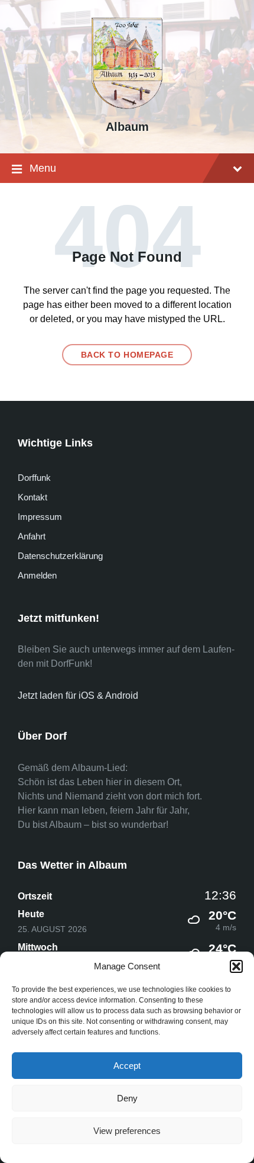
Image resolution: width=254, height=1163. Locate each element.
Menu (43, 168)
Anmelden (37, 575)
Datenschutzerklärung (60, 556)
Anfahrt (31, 536)
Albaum (127, 126)
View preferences (127, 1131)
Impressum (40, 517)
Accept (127, 1066)
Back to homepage (127, 354)
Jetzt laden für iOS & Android (78, 695)
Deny (127, 1098)
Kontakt (32, 497)
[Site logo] (127, 106)
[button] (236, 966)
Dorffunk (34, 478)
